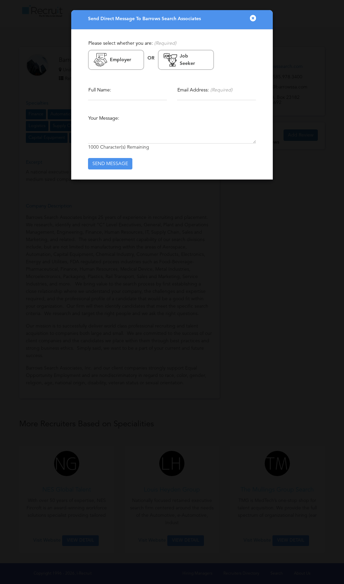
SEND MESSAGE (110, 163)
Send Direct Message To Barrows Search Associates (144, 18)
